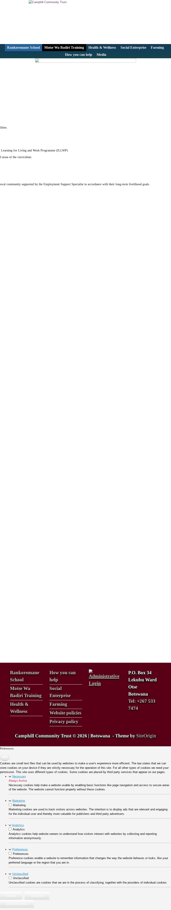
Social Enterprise (133, 47)
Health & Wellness (102, 47)
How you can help (78, 54)
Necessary (19, 776)
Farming (157, 47)
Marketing (18, 800)
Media (101, 54)
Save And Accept (16, 904)
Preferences (20, 849)
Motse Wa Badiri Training (64, 47)
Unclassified (20, 874)
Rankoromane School (23, 47)
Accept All (37, 896)
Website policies (65, 713)
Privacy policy (63, 721)
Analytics (18, 825)
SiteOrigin (146, 736)
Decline (11, 896)
